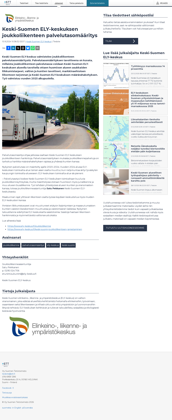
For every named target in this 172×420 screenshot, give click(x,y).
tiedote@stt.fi (8, 374)
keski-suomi (68, 245)
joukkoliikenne (11, 245)
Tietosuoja (7, 392)
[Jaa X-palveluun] (18, 48)
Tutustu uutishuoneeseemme (125, 228)
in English (16, 408)
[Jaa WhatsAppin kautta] (33, 48)
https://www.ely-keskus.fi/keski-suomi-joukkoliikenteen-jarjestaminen (45, 229)
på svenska (27, 408)
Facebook (6, 388)
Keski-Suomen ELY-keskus (38, 41)
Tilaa (108, 41)
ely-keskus (53, 245)
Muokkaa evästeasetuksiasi (15, 397)
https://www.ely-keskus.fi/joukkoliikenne (29, 226)
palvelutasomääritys (33, 245)
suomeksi (6, 408)
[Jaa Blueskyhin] (28, 48)
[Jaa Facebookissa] (8, 48)
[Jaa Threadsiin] (23, 48)
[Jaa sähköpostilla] (37, 48)
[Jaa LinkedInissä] (13, 48)
